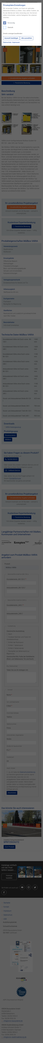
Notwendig (11, 23)
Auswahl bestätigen (11, 38)
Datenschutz (7, 42)
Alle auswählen (26, 38)
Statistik (10, 27)
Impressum (16, 42)
